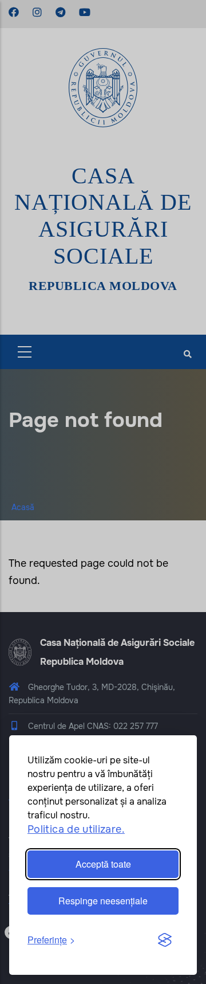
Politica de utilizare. (76, 829)
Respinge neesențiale (103, 900)
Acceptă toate (103, 864)
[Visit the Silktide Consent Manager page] (165, 940)
